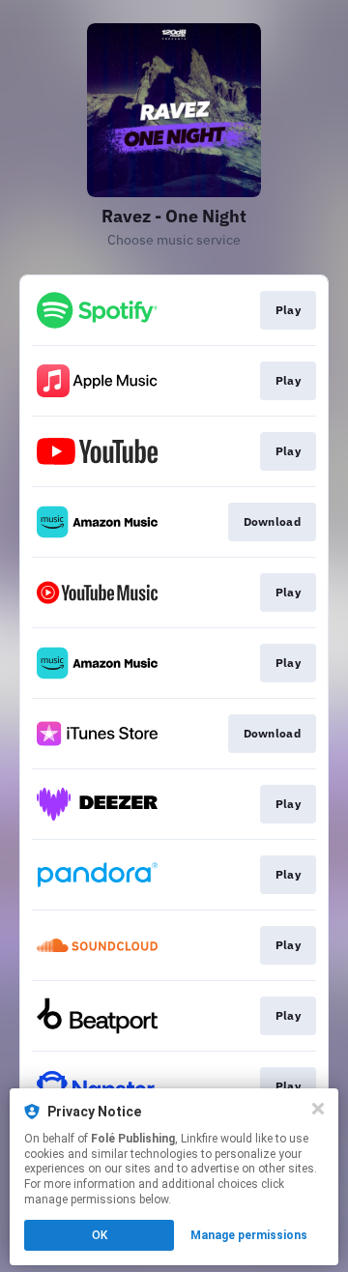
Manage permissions (248, 1235)
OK (99, 1235)
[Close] (318, 1108)
